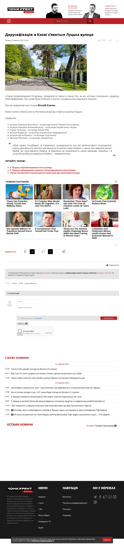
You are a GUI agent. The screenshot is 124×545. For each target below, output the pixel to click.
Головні (98, 426)
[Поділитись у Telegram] (63, 251)
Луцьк (14, 283)
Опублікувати (109, 318)
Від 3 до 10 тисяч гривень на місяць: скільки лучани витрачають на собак (46, 373)
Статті (40, 503)
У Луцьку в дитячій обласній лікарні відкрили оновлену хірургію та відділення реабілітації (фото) (58, 401)
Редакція (67, 515)
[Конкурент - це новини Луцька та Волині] (20, 492)
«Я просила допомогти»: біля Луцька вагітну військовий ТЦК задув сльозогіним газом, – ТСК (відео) (62, 414)
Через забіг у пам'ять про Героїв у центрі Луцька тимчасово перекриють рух (48, 378)
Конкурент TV (44, 521)
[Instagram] (114, 498)
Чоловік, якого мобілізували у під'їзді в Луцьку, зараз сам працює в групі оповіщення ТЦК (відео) (60, 410)
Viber (109, 273)
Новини (41, 497)
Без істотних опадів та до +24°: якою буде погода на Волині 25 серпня (45, 392)
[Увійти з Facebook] (26, 324)
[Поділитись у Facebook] (25, 251)
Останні (90, 426)
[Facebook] (100, 498)
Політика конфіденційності (75, 503)
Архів (40, 528)
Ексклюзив (108, 426)
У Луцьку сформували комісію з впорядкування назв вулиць (43, 170)
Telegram (101, 273)
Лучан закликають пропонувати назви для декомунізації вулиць (45, 173)
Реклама (67, 509)
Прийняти (107, 540)
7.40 (40, 509)
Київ (21, 283)
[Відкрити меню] (9, 21)
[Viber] (95, 503)
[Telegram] (95, 498)
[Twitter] (105, 498)
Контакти (67, 497)
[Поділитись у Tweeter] (43, 251)
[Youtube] (109, 498)
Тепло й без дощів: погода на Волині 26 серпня (34, 369)
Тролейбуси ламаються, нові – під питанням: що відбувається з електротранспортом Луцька (55, 388)
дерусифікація (31, 283)
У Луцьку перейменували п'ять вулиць (31, 167)
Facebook (47, 273)
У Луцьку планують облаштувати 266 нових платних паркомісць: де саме (46, 396)
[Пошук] (90, 21)
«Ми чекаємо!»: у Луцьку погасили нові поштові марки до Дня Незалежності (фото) (51, 405)
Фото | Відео (44, 515)
